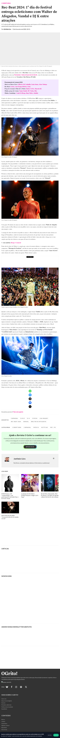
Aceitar (56, 735)
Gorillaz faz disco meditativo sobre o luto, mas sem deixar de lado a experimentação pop (40, 561)
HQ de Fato (4, 729)
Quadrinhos (4, 723)
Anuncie (3, 702)
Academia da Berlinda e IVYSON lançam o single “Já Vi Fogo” (29, 495)
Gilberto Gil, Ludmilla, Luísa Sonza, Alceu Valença (32, 84)
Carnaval (14, 418)
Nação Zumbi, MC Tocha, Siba (28, 91)
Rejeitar (50, 735)
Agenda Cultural (5, 725)
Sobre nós (3, 698)
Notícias (44, 427)
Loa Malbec (44, 418)
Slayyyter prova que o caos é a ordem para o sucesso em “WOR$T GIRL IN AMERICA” (39, 554)
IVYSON (34, 418)
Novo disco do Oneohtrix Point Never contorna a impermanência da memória (40, 568)
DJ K (28, 418)
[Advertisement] (30, 533)
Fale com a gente (18, 412)
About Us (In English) (6, 700)
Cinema (3, 721)
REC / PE (53, 427)
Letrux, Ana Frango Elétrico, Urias (21, 87)
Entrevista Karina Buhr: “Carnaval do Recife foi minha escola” (10, 517)
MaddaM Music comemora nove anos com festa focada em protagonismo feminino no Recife (31, 262)
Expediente (4, 709)
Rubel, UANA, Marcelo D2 (33, 89)
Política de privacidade (7, 707)
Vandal (26, 421)
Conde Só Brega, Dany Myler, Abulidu (27, 93)
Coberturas (6, 3)
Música (14, 258)
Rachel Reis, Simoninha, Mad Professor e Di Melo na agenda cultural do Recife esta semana (50, 495)
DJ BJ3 (22, 418)
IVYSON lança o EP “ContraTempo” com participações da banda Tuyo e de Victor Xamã (10, 496)
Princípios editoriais (6, 705)
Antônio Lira (7, 29)
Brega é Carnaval (16, 243)
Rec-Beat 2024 (16, 421)
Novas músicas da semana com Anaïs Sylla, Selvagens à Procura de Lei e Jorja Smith (22, 618)
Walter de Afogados (38, 421)
